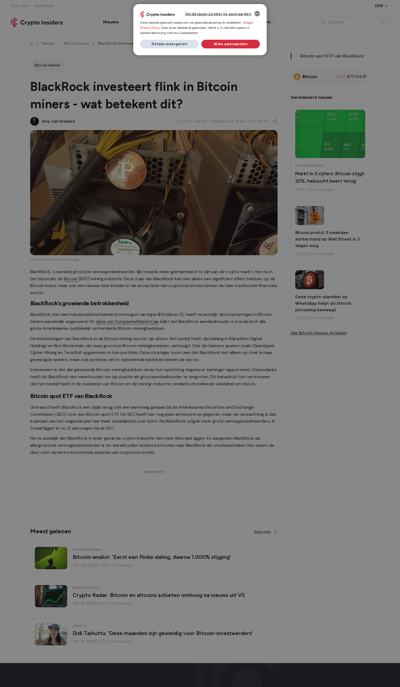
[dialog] (200, 29)
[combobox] (257, 13)
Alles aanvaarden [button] (231, 44)
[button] (169, 44)
